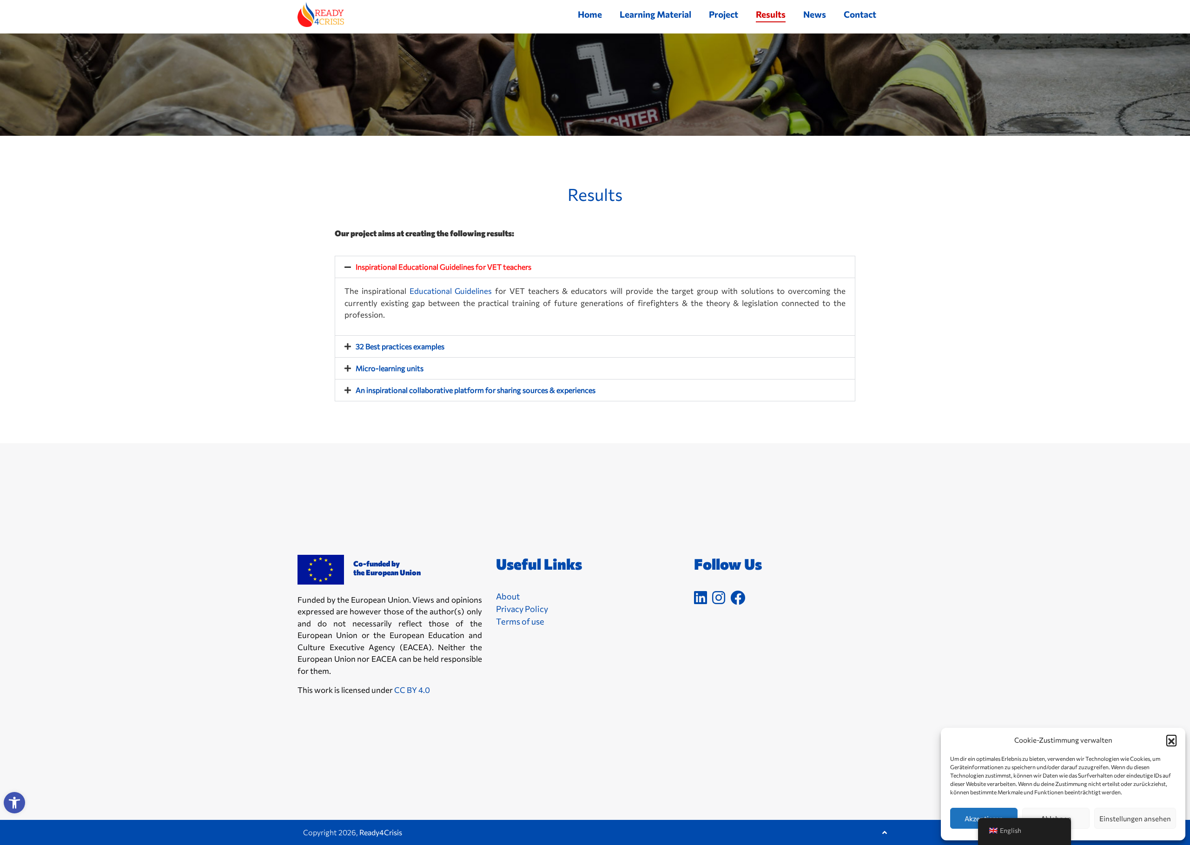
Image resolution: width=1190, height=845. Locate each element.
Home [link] (590, 14)
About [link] (508, 596)
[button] (1171, 740)
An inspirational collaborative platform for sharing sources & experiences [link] (475, 390)
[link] (14, 802)
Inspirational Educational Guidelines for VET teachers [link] (443, 266)
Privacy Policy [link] (522, 609)
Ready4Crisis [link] (380, 832)
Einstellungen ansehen (1135, 818)
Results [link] (771, 14)
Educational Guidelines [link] (451, 291)
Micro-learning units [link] (389, 368)
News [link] (814, 14)
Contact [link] (860, 14)
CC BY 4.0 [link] (412, 690)
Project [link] (723, 14)
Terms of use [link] (520, 621)
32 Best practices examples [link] (400, 346)
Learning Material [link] (655, 14)
